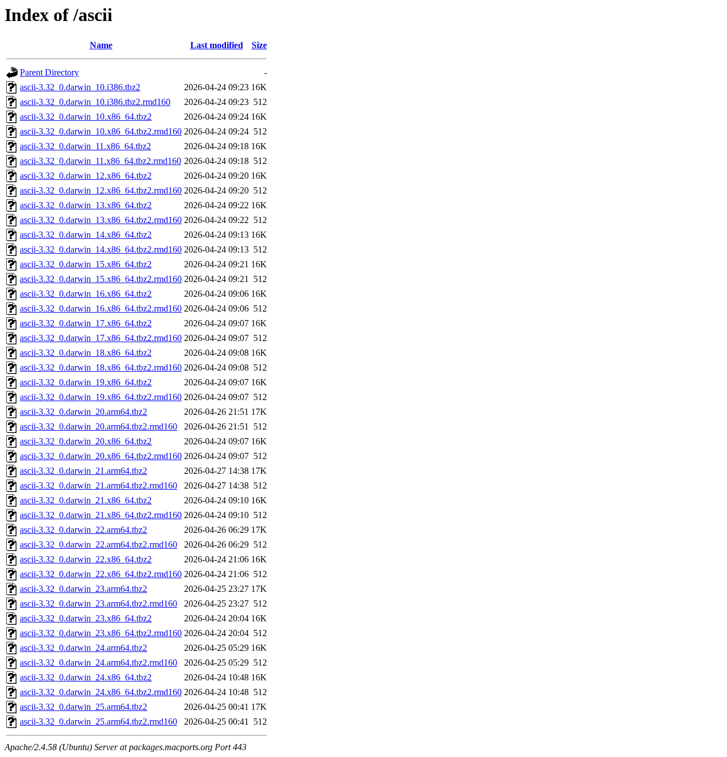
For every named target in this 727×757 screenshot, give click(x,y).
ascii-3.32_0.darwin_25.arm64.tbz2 (83, 707)
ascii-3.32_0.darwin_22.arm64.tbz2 (83, 530)
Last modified (216, 45)
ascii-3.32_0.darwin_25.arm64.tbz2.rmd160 (98, 721)
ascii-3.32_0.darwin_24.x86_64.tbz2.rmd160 (101, 692)
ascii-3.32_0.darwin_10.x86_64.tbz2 (86, 116)
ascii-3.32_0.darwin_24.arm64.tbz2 (83, 648)
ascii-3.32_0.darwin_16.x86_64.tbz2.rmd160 (101, 308)
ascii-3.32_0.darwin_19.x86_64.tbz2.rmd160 (101, 397)
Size (259, 45)
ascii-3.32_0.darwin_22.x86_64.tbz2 (86, 559)
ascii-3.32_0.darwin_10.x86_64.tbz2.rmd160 (101, 131)
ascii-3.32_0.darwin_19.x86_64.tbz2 (86, 382)
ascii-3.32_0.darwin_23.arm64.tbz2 (83, 589)
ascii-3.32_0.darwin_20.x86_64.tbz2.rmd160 (101, 456)
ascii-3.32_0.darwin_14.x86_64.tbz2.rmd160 (101, 249)
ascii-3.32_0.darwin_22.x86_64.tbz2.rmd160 (101, 574)
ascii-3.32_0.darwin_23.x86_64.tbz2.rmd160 (101, 633)
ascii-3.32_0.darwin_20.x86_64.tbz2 (86, 441)
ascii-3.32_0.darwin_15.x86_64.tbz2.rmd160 (101, 279)
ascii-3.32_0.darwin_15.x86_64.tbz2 (86, 264)
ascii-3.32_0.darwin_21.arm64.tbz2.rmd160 (98, 485)
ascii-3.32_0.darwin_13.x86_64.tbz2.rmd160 (101, 220)
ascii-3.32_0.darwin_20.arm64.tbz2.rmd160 (98, 426)
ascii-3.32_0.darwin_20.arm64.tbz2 (83, 412)
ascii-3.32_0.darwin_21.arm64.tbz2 (83, 471)
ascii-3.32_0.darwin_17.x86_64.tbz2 (86, 323)
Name (101, 45)
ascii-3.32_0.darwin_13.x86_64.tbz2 (86, 205)
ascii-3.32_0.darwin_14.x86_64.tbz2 (86, 234)
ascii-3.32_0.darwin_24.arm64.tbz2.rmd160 (98, 662)
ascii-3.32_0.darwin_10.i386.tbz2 (80, 87)
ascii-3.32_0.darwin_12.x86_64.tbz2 (86, 175)
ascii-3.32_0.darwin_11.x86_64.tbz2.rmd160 (100, 161)
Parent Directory (49, 72)
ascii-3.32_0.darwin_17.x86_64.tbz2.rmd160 (101, 338)
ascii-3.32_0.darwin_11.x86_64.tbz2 (85, 146)
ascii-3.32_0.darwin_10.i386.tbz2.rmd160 (95, 102)
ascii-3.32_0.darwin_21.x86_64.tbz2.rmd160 (101, 515)
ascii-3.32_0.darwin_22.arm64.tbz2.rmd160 (98, 544)
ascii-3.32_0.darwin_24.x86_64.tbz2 (86, 677)
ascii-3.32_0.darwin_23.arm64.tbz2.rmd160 (98, 603)
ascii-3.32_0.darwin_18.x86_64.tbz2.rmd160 (101, 367)
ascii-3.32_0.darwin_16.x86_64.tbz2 (86, 293)
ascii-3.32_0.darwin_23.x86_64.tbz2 (86, 618)
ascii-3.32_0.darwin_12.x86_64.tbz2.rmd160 (101, 190)
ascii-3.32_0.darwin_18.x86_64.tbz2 (86, 353)
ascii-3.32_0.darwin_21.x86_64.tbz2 (86, 500)
